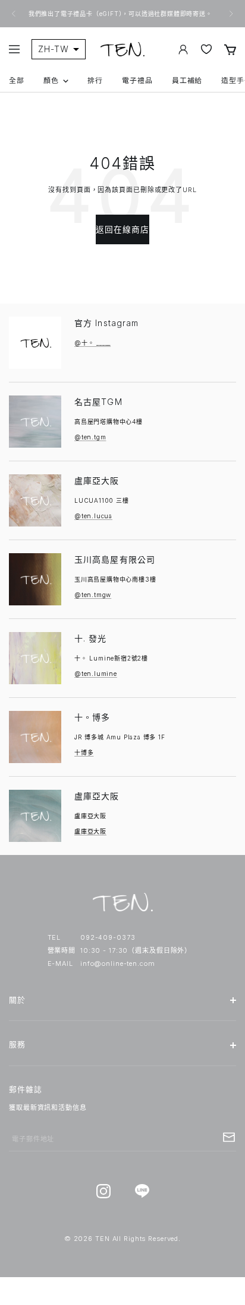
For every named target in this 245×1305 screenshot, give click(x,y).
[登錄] (183, 49)
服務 (17, 1044)
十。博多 (92, 717)
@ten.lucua (93, 515)
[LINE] (141, 1191)
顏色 (51, 80)
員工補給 (187, 80)
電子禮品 (137, 80)
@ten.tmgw (92, 594)
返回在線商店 (123, 229)
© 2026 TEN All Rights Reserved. (122, 1238)
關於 (17, 999)
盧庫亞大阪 (97, 481)
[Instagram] (103, 1191)
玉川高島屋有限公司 (114, 559)
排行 (95, 80)
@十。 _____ (92, 342)
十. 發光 (90, 638)
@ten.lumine (95, 673)
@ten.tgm (90, 437)
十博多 (83, 752)
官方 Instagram (106, 323)
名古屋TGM (98, 402)
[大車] (230, 49)
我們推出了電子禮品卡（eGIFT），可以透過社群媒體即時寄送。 (122, 13)
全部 (16, 80)
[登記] (229, 1137)
